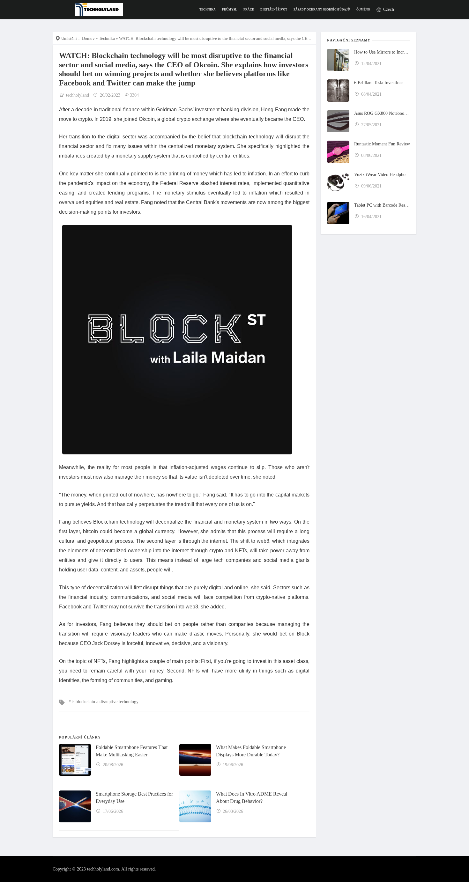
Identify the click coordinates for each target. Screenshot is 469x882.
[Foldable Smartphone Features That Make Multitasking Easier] (75, 760)
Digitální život (273, 9)
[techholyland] (99, 9)
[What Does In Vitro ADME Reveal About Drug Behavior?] (195, 806)
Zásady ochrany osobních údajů (322, 9)
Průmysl (229, 9)
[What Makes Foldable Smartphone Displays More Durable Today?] (195, 760)
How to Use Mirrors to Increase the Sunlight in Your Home (382, 52)
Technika (207, 9)
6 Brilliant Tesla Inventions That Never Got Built (382, 82)
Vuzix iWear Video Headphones (382, 174)
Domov (88, 38)
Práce (248, 9)
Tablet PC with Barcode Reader (382, 205)
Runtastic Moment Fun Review (382, 144)
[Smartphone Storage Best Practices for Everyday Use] (75, 806)
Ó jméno (363, 9)
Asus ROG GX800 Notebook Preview (382, 113)
